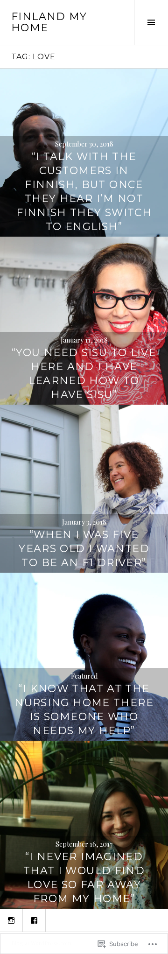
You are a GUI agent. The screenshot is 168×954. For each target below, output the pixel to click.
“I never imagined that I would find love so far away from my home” (84, 877)
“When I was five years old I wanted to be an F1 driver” (84, 548)
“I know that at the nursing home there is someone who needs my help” (84, 709)
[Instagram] (11, 920)
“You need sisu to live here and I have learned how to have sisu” (84, 373)
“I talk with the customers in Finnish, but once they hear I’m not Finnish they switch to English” (84, 191)
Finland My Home (49, 22)
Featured (84, 676)
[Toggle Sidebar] (151, 22)
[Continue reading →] (84, 321)
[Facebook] (34, 920)
